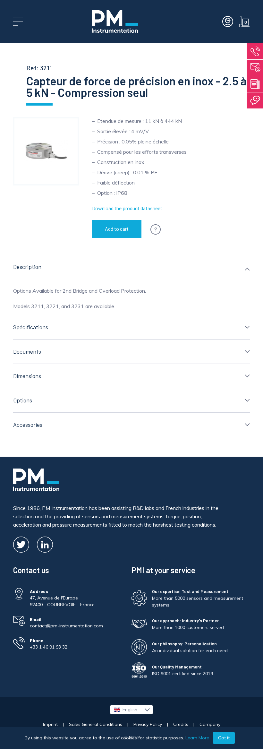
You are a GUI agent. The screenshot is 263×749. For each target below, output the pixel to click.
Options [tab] (22, 400)
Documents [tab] (27, 351)
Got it (224, 738)
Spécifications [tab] (30, 327)
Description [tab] (27, 266)
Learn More (197, 738)
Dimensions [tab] (27, 375)
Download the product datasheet (127, 208)
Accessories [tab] (27, 424)
